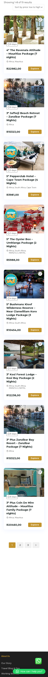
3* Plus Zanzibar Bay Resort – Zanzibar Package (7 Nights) (20, 443)
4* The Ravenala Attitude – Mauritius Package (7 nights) (23, 54)
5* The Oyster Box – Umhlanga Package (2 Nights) (21, 243)
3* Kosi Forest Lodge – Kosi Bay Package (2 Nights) (21, 378)
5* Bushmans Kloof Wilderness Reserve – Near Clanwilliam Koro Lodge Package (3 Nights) (21, 311)
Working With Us (10, 673)
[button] (29, 671)
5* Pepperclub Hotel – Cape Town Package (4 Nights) (22, 180)
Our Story (6, 663)
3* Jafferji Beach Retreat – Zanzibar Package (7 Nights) (23, 117)
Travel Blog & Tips (10, 668)
